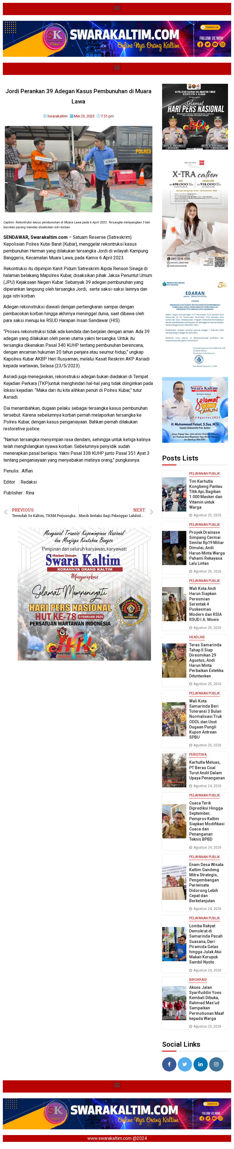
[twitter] (185, 1064)
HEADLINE (197, 637)
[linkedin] (200, 1064)
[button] (117, 7)
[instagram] (216, 1064)
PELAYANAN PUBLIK (204, 474)
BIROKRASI (198, 980)
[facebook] (169, 1064)
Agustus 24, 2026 (207, 786)
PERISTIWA (198, 755)
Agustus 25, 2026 (207, 515)
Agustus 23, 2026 (207, 1026)
